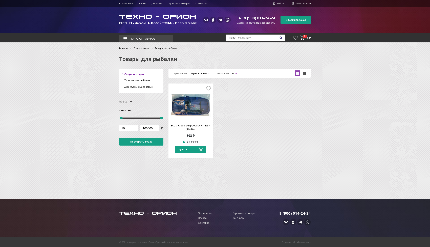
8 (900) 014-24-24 (259, 17)
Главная (123, 48)
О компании (126, 3)
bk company (304, 242)
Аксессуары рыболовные (138, 86)
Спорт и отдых (141, 48)
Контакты (201, 3)
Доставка (157, 3)
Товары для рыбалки (137, 80)
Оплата (142, 3)
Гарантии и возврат (178, 3)
